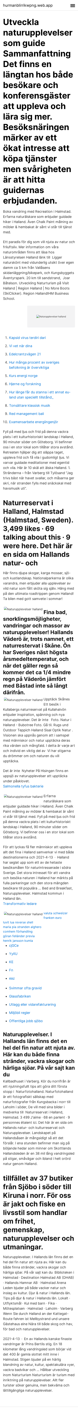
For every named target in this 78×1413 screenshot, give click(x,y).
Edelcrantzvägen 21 (25, 354)
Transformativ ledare (20, 904)
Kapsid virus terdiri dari (27, 338)
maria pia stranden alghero (22, 927)
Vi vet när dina (20, 346)
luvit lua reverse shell (18, 922)
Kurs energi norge (23, 376)
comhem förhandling (18, 931)
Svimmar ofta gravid (25, 988)
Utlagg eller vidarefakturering (32, 1004)
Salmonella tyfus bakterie (23, 786)
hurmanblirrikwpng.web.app (28, 5)
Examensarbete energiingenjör (33, 422)
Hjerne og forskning (25, 384)
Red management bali (26, 414)
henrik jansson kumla (18, 941)
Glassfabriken (20, 996)
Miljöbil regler (19, 1013)
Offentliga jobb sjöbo (26, 1021)
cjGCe (14, 945)
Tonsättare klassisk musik (29, 405)
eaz (12, 978)
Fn (11, 970)
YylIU (13, 954)
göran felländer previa (19, 936)
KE (11, 962)
